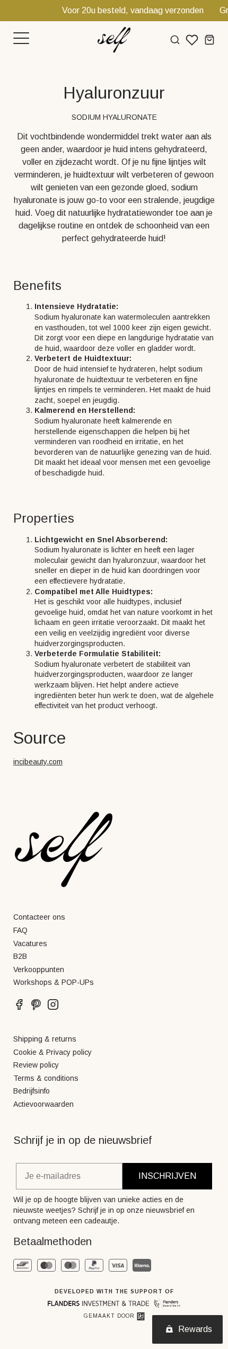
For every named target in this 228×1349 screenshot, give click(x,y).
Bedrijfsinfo (31, 1091)
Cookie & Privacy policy (52, 1052)
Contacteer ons (39, 917)
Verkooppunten (38, 969)
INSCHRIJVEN (167, 1175)
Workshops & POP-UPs (53, 982)
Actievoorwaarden (43, 1104)
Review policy (36, 1065)
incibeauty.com (38, 761)
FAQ (20, 930)
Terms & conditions (45, 1078)
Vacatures (30, 943)
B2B (20, 956)
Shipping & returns (44, 1039)
